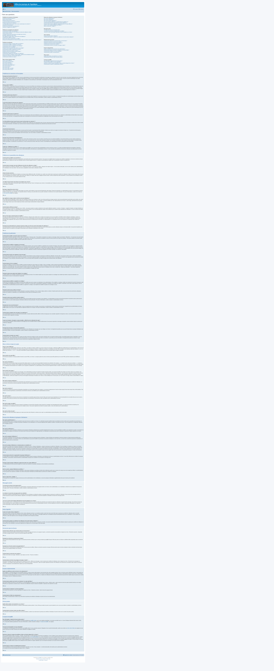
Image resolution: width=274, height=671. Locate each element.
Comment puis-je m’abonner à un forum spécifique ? (53, 51)
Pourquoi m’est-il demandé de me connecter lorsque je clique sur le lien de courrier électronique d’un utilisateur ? (22, 39)
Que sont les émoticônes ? (7, 62)
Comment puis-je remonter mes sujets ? (10, 56)
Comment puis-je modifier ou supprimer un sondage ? (12, 49)
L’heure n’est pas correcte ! (7, 33)
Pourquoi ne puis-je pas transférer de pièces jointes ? (12, 51)
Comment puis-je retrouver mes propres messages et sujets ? (54, 45)
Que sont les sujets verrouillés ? (8, 68)
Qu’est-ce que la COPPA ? (7, 19)
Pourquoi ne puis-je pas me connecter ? (9, 22)
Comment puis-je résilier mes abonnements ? (52, 52)
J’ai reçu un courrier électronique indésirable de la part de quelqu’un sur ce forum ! (58, 32)
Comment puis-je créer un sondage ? (9, 46)
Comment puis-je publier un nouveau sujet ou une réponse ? (13, 43)
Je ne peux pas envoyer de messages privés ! (52, 29)
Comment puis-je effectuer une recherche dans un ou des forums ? (55, 40)
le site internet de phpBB (7, 193)
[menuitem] (4, 9)
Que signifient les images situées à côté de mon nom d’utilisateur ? (14, 36)
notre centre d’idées (71, 628)
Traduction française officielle (41, 658)
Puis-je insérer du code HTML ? (8, 61)
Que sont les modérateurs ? (49, 19)
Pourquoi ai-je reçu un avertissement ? (9, 52)
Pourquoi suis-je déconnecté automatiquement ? (11, 26)
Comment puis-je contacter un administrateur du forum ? (53, 64)
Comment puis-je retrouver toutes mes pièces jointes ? (53, 57)
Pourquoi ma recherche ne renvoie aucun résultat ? (53, 41)
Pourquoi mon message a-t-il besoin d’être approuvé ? (12, 55)
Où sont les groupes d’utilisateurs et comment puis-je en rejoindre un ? (56, 21)
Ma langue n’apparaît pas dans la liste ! (9, 35)
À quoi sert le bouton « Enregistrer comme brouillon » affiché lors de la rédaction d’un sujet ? (18, 54)
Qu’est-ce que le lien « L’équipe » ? (50, 26)
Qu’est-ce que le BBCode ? (7, 60)
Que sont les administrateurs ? (49, 18)
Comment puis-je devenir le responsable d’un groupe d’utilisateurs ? (55, 22)
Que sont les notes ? (6, 67)
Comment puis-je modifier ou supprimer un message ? (12, 44)
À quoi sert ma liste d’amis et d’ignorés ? (51, 35)
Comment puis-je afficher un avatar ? (9, 37)
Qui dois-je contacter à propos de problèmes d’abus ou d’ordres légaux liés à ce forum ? (59, 63)
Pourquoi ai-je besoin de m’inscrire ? (9, 18)
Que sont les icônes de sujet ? (8, 69)
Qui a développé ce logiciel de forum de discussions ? (53, 60)
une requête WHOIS (34, 636)
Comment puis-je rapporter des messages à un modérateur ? (13, 53)
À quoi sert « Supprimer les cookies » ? (9, 27)
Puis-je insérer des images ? (8, 63)
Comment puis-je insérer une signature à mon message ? (13, 45)
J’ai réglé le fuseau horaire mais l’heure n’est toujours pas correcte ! (14, 34)
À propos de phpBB (44, 621)
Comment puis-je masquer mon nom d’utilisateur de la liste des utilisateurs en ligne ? (17, 32)
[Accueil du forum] (8, 4)
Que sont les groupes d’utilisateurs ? (50, 20)
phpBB (40, 657)
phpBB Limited (33, 620)
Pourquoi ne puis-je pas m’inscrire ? (9, 20)
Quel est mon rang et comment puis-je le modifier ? (11, 38)
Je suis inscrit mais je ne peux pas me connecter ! (11, 21)
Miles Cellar (48, 658)
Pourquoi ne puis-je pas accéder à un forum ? (10, 50)
